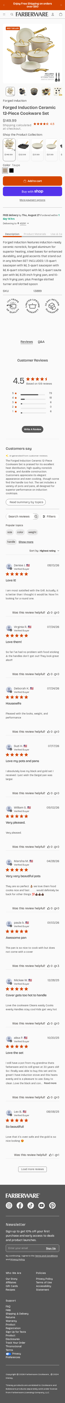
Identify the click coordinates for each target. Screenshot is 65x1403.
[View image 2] (22, 91)
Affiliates (11, 1282)
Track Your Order (15, 1342)
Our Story (11, 1278)
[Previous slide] (4, 5)
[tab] (12, 234)
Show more (26, 542)
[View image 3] (34, 91)
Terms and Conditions (46, 1255)
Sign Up (51, 1248)
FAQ (8, 1306)
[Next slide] (61, 5)
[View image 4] (46, 91)
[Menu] (4, 14)
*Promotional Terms (13, 1348)
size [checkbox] (9, 532)
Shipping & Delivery (17, 1313)
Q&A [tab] (41, 342)
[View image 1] (10, 91)
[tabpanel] (32, 266)
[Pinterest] (52, 1205)
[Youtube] (41, 1205)
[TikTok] (30, 1205)
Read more (50, 1083)
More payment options (32, 200)
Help (8, 1310)
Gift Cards (12, 1286)
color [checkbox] (20, 532)
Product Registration (13, 1326)
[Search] (12, 14)
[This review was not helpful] (55, 612)
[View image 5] (57, 91)
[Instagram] (9, 1205)
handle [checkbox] (11, 541)
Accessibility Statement (43, 1288)
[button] (32, 477)
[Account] (53, 14)
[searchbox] (19, 516)
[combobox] (44, 550)
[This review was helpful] (48, 612)
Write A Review (32, 429)
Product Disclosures (13, 1337)
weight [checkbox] (32, 532)
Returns (10, 1317)
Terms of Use (44, 1282)
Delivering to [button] (14, 223)
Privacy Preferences (13, 1355)
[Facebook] (20, 1205)
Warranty (11, 1321)
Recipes (10, 1289)
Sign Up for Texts (16, 1331)
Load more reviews (32, 1169)
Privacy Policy (44, 1278)
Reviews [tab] (27, 342)
